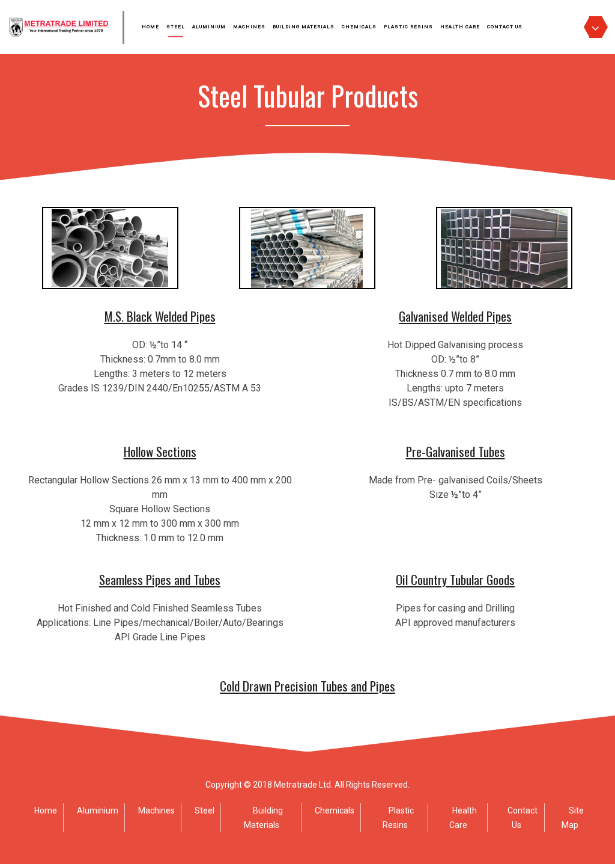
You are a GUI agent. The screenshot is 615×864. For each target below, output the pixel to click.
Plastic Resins (398, 818)
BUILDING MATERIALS (304, 26)
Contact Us (522, 818)
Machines (156, 810)
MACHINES (249, 26)
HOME (150, 26)
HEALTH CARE (460, 26)
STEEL (175, 26)
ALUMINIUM (209, 26)
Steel (204, 810)
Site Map (573, 818)
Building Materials (263, 818)
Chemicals (334, 810)
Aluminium (97, 810)
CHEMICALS (359, 26)
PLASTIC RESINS (408, 26)
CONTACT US (505, 26)
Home (45, 810)
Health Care (463, 818)
